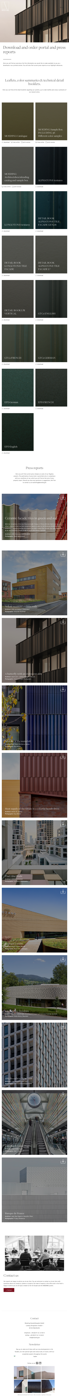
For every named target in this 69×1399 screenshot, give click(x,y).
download (7, 142)
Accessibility (39, 1394)
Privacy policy (49, 1394)
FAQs (35, 1394)
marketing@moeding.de (39, 482)
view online (16, 142)
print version (26, 142)
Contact (34, 1318)
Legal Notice (44, 1394)
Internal (31, 1394)
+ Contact (9, 1290)
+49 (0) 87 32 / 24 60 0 (38, 1333)
